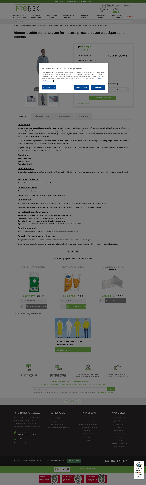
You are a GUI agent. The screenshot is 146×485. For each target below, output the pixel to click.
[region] (73, 78)
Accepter (98, 87)
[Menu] (142, 462)
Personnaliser (49, 87)
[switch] (139, 477)
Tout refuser (81, 87)
